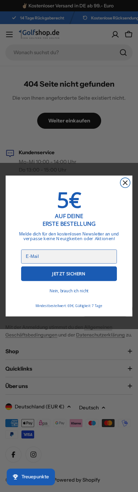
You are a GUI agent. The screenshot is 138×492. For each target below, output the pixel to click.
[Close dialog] (125, 183)
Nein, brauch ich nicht (69, 290)
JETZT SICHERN (68, 274)
